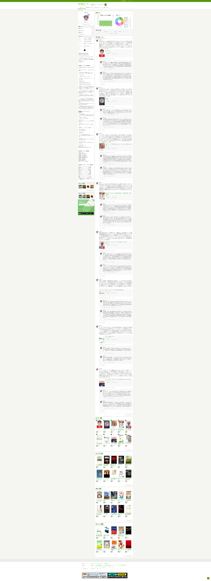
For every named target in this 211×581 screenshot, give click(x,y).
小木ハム (100, 39)
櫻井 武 (104, 536)
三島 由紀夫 (119, 550)
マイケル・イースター (121, 536)
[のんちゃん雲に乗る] (80, 188)
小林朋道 (126, 501)
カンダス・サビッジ (106, 515)
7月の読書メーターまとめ (86, 24)
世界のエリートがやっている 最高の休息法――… (121, 430)
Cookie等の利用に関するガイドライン (109, 565)
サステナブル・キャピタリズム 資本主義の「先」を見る (116, 241)
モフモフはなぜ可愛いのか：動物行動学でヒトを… (128, 500)
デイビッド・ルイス (125, 31)
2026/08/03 (113, 106)
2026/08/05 (113, 58)
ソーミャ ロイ (110, 31)
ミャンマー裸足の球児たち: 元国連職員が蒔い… (99, 465)
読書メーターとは (93, 563)
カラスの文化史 (105, 513)
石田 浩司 (111, 33)
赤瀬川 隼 (104, 501)
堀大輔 (111, 536)
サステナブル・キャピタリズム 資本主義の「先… (128, 430)
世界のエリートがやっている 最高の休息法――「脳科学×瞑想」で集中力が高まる (118, 194)
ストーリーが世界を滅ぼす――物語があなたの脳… (128, 550)
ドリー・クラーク (105, 33)
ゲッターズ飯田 (120, 501)
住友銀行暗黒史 (120, 464)
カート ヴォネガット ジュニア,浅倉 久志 (99, 501)
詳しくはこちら (82, 204)
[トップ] (78, 10)
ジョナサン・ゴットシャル (128, 550)
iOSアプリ (98, 568)
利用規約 (106, 563)
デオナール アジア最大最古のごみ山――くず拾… (114, 430)
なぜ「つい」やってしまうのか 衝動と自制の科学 (114, 289)
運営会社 (92, 565)
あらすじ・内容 (114, 53)
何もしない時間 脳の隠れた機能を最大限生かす (99, 536)
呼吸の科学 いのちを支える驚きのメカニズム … (121, 444)
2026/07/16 (113, 201)
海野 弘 (104, 550)
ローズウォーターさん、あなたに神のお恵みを (99, 500)
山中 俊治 (97, 515)
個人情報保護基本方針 (99, 565)
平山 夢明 (105, 31)
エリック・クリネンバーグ (99, 550)
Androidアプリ (93, 568)
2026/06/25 (113, 344)
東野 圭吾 (126, 536)
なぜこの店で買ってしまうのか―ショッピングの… (99, 479)
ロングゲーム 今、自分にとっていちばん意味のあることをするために (118, 379)
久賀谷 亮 (115, 31)
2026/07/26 (112, 152)
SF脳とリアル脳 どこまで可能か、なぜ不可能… (106, 536)
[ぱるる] (88, 188)
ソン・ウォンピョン (99, 31)
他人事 (106, 98)
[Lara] (92, 188)
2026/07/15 (112, 250)
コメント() (108, 58)
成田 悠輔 (115, 33)
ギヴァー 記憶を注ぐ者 (109, 336)
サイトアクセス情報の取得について (122, 565)
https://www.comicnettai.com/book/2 (84, 55)
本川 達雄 (112, 550)
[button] (106, 5)
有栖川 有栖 (119, 515)
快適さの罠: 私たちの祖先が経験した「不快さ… (121, 536)
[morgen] (84, 188)
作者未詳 (126, 515)
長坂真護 (119, 31)
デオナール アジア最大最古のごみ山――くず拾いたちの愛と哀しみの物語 (118, 145)
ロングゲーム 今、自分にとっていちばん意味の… (114, 444)
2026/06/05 (113, 387)
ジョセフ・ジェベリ (99, 536)
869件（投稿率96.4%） (87, 46)
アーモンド (107, 50)
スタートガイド (100, 563)
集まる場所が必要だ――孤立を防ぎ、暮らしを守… (99, 550)
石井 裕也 (112, 515)
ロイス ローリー (99, 33)
